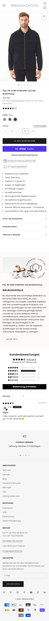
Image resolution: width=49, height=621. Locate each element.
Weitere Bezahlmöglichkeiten (24, 155)
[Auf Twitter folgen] (10, 592)
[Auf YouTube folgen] (31, 592)
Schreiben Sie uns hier (13, 541)
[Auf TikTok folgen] (38, 592)
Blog (4, 479)
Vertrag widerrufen (11, 496)
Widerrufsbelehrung (12, 521)
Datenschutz (8, 516)
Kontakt (6, 474)
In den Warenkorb (24, 141)
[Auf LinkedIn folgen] (44, 592)
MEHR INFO (12, 339)
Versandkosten (17, 101)
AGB (4, 512)
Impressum (8, 508)
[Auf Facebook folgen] (4, 592)
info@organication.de (12, 551)
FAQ (4, 492)
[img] (8, 403)
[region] (24, 443)
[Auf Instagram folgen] (17, 592)
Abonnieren (13, 584)
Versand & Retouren (12, 483)
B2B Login (7, 487)
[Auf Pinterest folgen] (24, 592)
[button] (8, 108)
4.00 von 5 (31, 359)
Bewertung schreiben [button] (24, 386)
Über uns (7, 470)
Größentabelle (39, 126)
